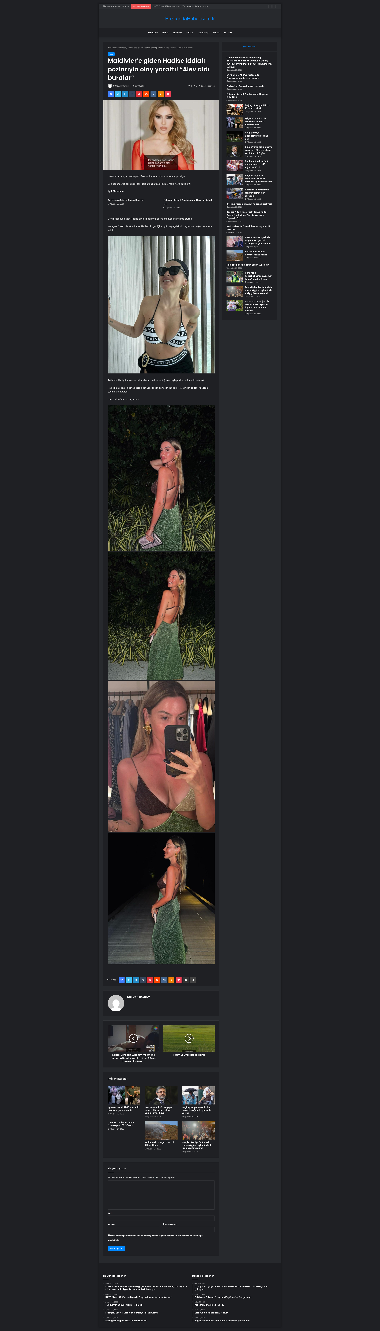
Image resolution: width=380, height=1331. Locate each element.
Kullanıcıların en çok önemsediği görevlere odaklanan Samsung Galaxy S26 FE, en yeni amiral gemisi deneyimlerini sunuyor (249, 62)
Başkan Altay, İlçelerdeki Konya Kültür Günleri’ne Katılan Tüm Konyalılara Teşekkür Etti (247, 215)
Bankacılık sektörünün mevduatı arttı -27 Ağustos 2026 (257, 164)
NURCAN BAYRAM (121, 86)
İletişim (228, 32)
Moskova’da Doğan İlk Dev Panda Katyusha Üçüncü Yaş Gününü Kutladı (257, 306)
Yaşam (216, 32)
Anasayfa (153, 32)
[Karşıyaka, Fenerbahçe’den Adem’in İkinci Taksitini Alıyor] (235, 276)
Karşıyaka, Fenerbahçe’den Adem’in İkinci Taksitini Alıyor (258, 276)
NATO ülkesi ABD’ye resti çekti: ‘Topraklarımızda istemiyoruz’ (243, 76)
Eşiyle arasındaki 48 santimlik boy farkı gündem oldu (124, 1109)
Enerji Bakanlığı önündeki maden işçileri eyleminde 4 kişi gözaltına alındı (196, 1145)
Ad (110, 1213)
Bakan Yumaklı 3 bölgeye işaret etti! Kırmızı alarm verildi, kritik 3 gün (158, 1110)
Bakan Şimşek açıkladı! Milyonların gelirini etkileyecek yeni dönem (258, 240)
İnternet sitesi (169, 1224)
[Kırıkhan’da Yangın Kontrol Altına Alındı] (161, 1130)
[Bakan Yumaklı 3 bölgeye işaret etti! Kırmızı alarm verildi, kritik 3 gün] (161, 1095)
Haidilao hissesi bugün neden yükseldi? (248, 264)
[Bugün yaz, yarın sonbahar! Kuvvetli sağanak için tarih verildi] (198, 1095)
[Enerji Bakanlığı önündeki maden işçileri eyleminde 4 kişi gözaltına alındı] (198, 1130)
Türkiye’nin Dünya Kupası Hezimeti (126, 200)
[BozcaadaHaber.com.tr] (190, 18)
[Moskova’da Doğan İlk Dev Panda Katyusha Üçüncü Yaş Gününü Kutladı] (235, 305)
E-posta (112, 1224)
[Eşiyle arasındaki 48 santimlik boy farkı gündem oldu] (124, 1095)
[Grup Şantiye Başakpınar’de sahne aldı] (235, 136)
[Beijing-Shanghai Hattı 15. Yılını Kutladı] (235, 109)
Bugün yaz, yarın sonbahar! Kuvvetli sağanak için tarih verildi (196, 1110)
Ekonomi (177, 32)
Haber (165, 32)
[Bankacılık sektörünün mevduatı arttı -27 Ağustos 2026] (235, 165)
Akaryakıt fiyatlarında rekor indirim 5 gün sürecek (257, 192)
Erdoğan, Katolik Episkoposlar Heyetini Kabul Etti (175, 6)
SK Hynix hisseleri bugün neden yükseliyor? (249, 203)
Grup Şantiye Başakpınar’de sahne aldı (256, 135)
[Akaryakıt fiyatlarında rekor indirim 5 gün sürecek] (235, 193)
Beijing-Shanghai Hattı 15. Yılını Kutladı (257, 107)
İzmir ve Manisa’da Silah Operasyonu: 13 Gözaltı (121, 1124)
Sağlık (189, 32)
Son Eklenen (249, 46)
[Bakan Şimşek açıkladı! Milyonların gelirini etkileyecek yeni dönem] (235, 241)
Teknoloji (203, 32)
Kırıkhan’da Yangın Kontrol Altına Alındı (159, 1144)
